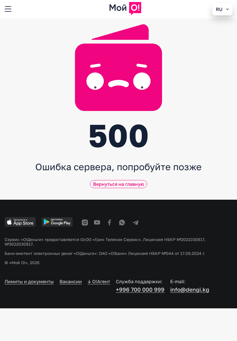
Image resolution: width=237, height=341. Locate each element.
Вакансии (71, 281)
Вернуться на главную (118, 184)
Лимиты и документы (29, 281)
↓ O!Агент (99, 281)
